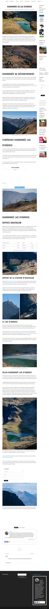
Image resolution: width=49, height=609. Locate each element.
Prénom (5, 474)
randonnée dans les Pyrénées (7, 457)
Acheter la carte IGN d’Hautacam (19, 187)
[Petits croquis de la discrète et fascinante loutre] (11, 518)
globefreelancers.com (32, 539)
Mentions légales (5, 574)
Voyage (17, 1)
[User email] (9, 542)
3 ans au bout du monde (32, 85)
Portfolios (33, 1)
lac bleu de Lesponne (26, 333)
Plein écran (4, 183)
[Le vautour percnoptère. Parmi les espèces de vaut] (19, 518)
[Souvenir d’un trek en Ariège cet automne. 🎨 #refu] (28, 523)
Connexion (32, 553)
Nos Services (27, 1)
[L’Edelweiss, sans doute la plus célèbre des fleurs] (28, 518)
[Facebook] (7, 542)
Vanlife (21, 1)
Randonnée (12, 1)
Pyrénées (24, 9)
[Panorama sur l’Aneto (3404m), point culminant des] (11, 523)
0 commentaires (32, 9)
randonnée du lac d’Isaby (12, 281)
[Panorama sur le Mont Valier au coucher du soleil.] (28, 513)
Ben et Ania (7, 9)
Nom (5, 477)
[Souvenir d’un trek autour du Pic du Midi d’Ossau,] (11, 513)
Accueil (7, 1)
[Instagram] (5, 542)
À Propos (39, 1)
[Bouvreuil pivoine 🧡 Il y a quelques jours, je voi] (19, 523)
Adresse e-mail (6, 471)
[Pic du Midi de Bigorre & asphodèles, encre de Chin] (19, 513)
